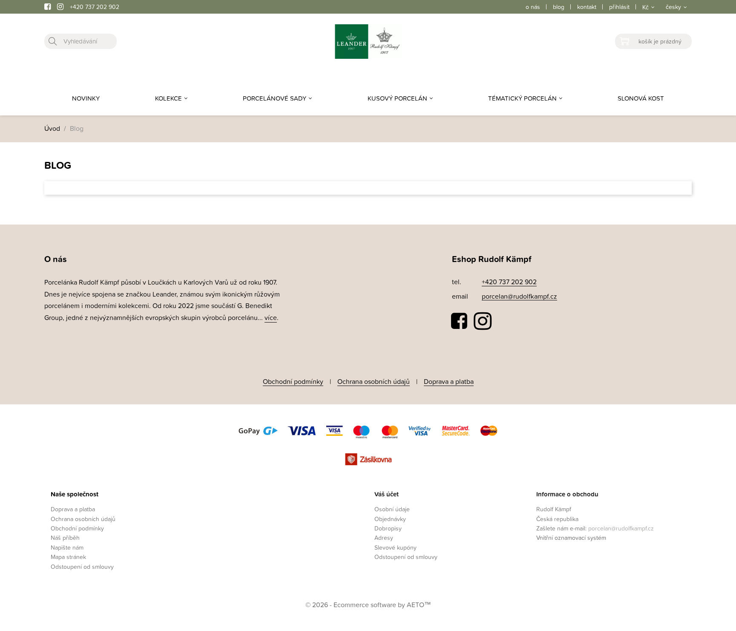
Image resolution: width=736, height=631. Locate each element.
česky (673, 7)
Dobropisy (388, 528)
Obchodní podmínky (293, 381)
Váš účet (386, 494)
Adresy (383, 537)
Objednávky (390, 519)
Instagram (482, 321)
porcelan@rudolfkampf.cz (519, 296)
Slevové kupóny (395, 547)
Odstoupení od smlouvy (82, 566)
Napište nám (67, 547)
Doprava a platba (449, 381)
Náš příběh (65, 537)
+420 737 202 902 (94, 7)
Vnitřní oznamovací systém (571, 537)
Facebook (459, 321)
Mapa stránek (68, 557)
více (270, 317)
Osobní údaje (392, 509)
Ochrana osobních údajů (373, 381)
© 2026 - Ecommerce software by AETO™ (368, 604)
